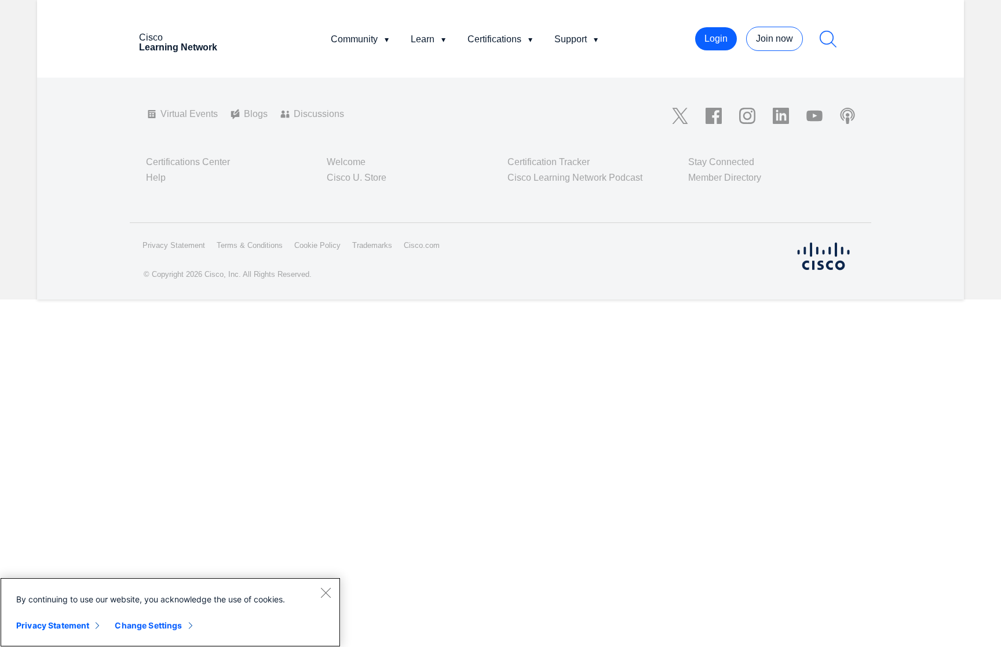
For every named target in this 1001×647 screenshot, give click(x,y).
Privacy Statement (52, 625)
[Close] (325, 592)
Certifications (494, 39)
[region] (170, 612)
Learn (422, 39)
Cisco (178, 42)
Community (354, 39)
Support (570, 39)
